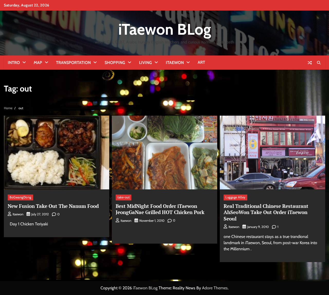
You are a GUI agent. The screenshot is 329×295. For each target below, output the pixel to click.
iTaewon (175, 62)
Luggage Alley (235, 197)
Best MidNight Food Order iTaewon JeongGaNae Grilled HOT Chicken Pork (160, 209)
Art (201, 62)
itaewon (18, 214)
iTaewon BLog (164, 29)
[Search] (319, 63)
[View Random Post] (310, 63)
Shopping (115, 62)
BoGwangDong (20, 197)
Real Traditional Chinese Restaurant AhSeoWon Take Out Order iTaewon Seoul (266, 212)
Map (38, 62)
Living (145, 62)
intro (14, 62)
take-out (123, 197)
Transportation (73, 62)
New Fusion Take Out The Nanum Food (53, 206)
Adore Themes (215, 287)
